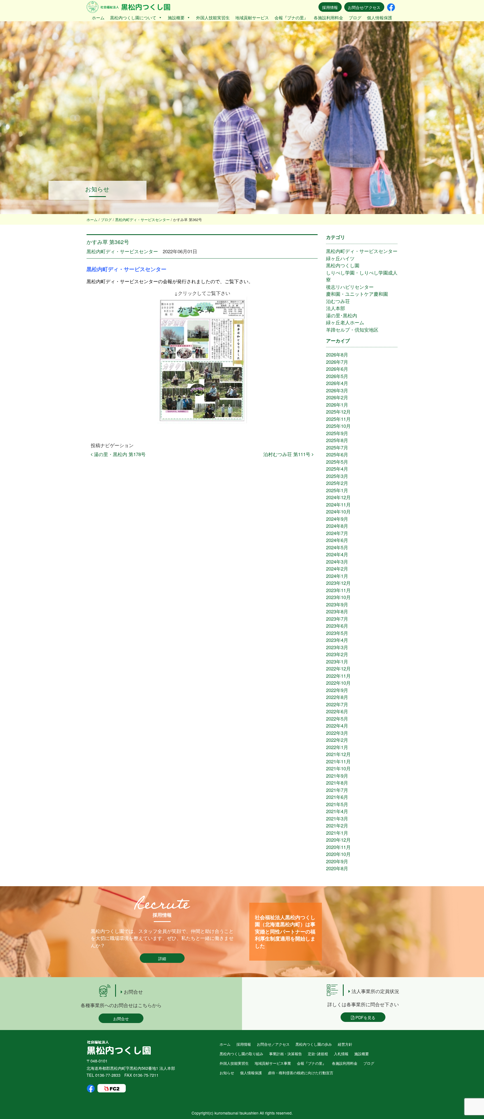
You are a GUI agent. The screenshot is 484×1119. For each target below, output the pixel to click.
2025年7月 (337, 447)
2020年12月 (338, 839)
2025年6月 (337, 454)
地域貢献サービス (252, 17)
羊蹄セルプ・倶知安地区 (352, 329)
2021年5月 (337, 804)
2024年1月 (337, 575)
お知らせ (227, 1072)
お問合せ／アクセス (273, 1044)
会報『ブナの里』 (291, 17)
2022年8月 (337, 696)
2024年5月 (337, 547)
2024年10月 (338, 511)
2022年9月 (337, 689)
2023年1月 (337, 661)
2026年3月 (337, 390)
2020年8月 (337, 868)
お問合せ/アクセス (364, 7)
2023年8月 (337, 611)
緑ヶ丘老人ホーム (345, 322)
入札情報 (341, 1053)
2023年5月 (337, 632)
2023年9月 (337, 604)
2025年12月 (338, 411)
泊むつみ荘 (338, 300)
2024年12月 (338, 497)
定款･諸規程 (318, 1053)
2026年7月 (337, 361)
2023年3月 (337, 647)
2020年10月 (338, 853)
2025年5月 (337, 461)
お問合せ (121, 1018)
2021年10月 (338, 768)
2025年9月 (337, 433)
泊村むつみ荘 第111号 (287, 454)
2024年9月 (337, 518)
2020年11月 (338, 846)
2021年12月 (338, 753)
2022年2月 (337, 739)
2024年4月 (337, 554)
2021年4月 (337, 811)
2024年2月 (337, 568)
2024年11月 (338, 504)
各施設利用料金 (328, 17)
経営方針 (345, 1044)
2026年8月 (337, 354)
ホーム (98, 17)
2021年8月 (337, 782)
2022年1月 (337, 746)
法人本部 (335, 307)
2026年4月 (337, 382)
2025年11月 (338, 418)
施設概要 (176, 17)
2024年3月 (337, 561)
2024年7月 (337, 532)
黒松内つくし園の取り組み (241, 1053)
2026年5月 (337, 375)
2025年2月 (337, 482)
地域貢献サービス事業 (273, 1063)
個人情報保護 (379, 17)
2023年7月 (337, 618)
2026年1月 (337, 404)
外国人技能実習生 (213, 17)
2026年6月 (337, 368)
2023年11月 (338, 590)
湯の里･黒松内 (341, 315)
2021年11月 (338, 761)
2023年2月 (337, 654)
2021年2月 (337, 825)
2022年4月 (337, 725)
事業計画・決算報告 (285, 1053)
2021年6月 (337, 796)
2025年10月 (338, 425)
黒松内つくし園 (342, 265)
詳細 (162, 958)
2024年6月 (337, 539)
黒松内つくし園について (133, 17)
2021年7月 (337, 789)
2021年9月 (337, 775)
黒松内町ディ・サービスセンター (122, 251)
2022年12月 (338, 668)
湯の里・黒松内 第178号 (119, 454)
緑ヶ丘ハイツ (340, 258)
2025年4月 (337, 468)
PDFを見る (364, 1017)
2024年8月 (337, 525)
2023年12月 (338, 582)
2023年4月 (337, 639)
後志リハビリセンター (350, 286)
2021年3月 (337, 818)
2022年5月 (337, 718)
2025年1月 (337, 490)
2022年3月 (337, 732)
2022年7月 (337, 704)
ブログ (355, 17)
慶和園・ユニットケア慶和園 (357, 293)
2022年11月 (338, 675)
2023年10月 (338, 596)
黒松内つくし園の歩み (313, 1044)
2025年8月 (337, 440)
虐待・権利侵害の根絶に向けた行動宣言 (300, 1072)
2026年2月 (337, 397)
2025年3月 (337, 475)
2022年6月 (337, 711)
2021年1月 (337, 832)
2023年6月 (337, 625)
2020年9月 (337, 861)
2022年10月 (338, 682)
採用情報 (330, 7)
